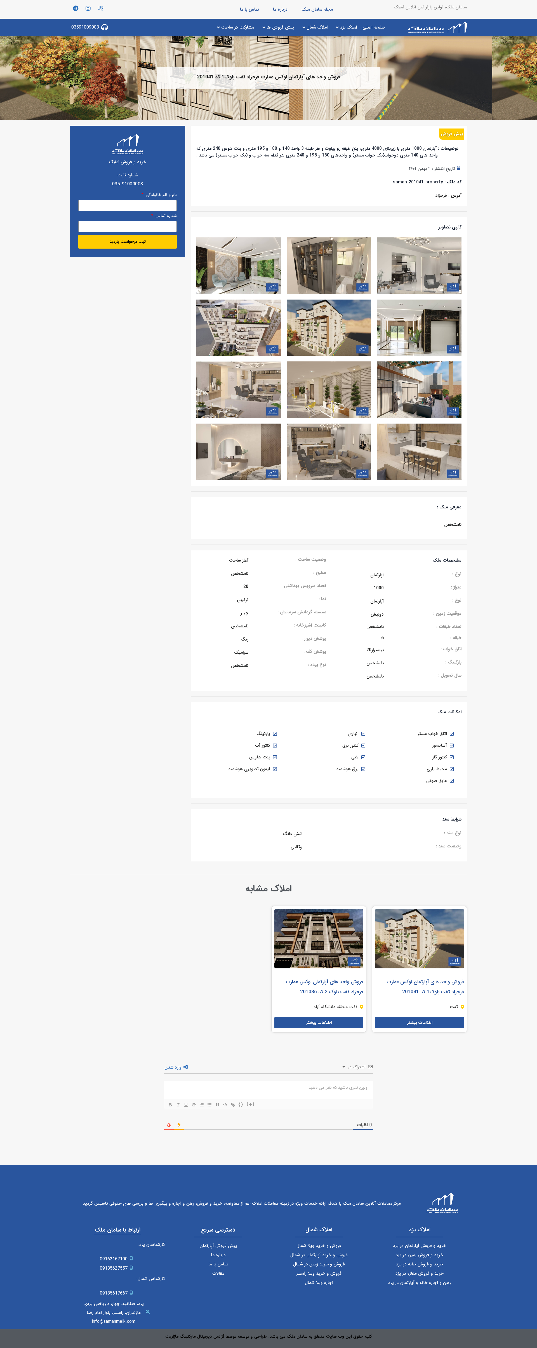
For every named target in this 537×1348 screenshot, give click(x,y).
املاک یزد (419, 1229)
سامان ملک (297, 1336)
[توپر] (170, 1104)
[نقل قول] (217, 1104)
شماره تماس (165, 216)
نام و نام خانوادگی (160, 195)
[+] (251, 1104)
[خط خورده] (194, 1104)
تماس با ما (249, 9)
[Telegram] (75, 8)
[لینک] (233, 1104)
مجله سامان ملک (317, 9)
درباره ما (280, 9)
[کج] (178, 1104)
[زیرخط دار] (186, 1104)
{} (241, 1104)
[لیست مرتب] (202, 1104)
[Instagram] (88, 8)
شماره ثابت (127, 175)
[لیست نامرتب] (209, 1104)
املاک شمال (318, 1229)
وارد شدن (173, 1067)
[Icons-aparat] (100, 8)
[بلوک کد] (225, 1104)
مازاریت (171, 1336)
